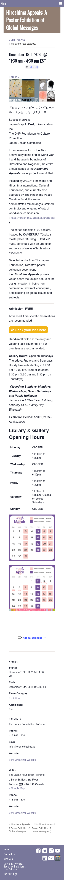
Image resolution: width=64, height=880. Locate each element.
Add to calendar (32, 637)
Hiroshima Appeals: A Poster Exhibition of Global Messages (19, 828)
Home (6, 849)
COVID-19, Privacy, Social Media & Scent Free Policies (15, 866)
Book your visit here (30, 330)
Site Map (8, 859)
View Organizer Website (22, 759)
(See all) (34, 66)
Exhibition (14, 698)
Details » (14, 77)
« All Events (17, 40)
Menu (3, 3)
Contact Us (9, 854)
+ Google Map (17, 788)
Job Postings (10, 874)
